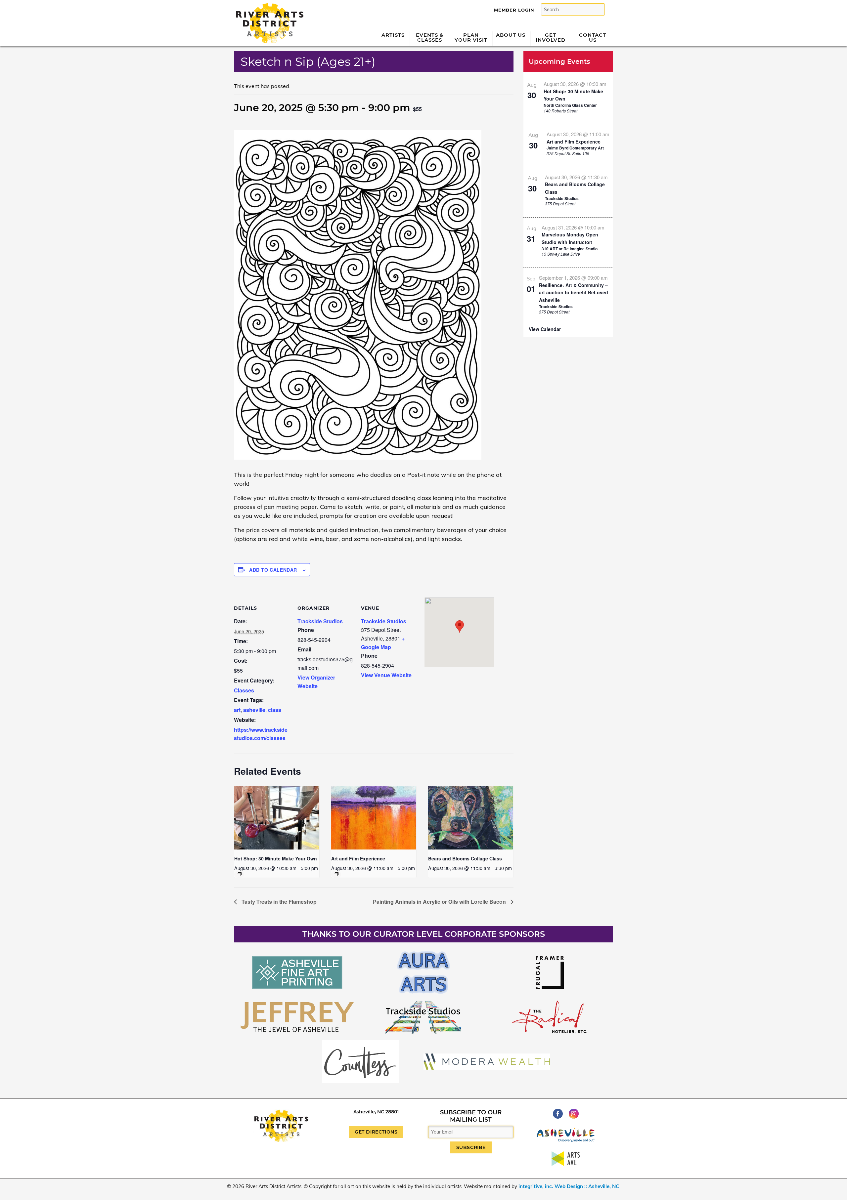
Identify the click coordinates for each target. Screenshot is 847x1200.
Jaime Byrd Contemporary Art (575, 148)
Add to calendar (273, 569)
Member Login (514, 10)
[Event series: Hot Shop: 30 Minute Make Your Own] (239, 874)
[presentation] (276, 818)
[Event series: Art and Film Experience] (336, 874)
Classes (244, 690)
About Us (510, 35)
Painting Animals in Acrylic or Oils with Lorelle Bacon (440, 901)
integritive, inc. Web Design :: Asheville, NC (568, 1186)
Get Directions (376, 1132)
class (274, 710)
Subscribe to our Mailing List (471, 1116)
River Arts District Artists (268, 5)
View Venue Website (386, 675)
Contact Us (592, 37)
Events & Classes (430, 37)
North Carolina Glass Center (570, 105)
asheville (254, 710)
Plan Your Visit (471, 37)
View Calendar (545, 329)
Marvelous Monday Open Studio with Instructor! (570, 238)
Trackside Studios (320, 621)
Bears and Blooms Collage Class (465, 858)
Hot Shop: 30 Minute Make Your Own (275, 858)
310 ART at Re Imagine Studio (570, 249)
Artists (393, 35)
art (237, 710)
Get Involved (550, 37)
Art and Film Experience (358, 858)
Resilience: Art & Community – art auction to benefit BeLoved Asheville (573, 292)
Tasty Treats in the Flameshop (278, 901)
